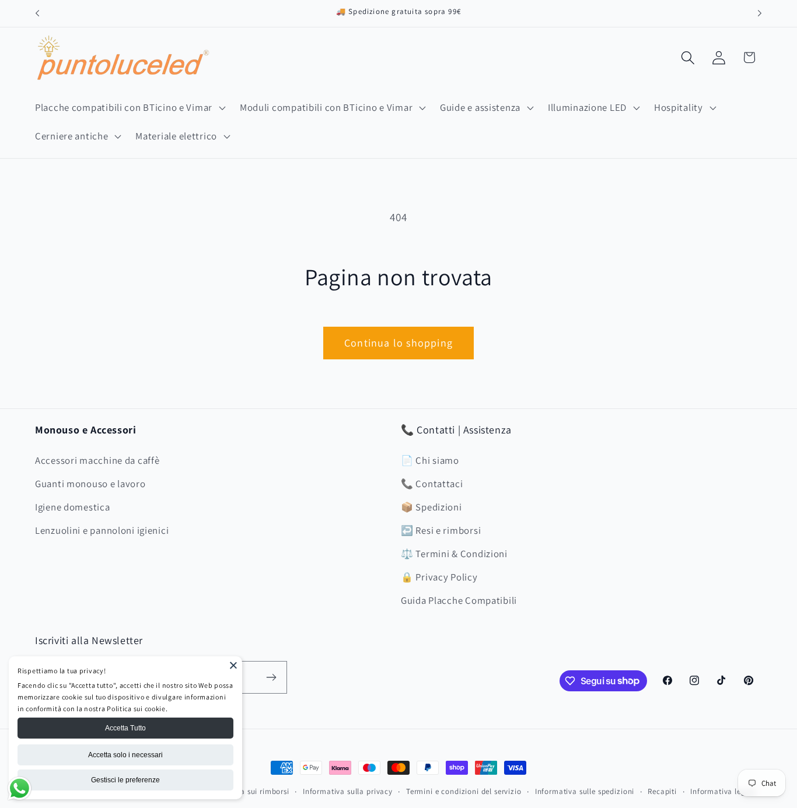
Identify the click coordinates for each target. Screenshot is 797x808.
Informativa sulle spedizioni (585, 791)
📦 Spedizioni (431, 507)
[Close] (233, 665)
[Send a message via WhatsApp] (19, 788)
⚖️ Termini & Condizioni (454, 553)
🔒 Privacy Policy (439, 577)
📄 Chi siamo (430, 460)
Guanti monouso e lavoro (90, 483)
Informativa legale (723, 791)
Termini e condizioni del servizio (464, 791)
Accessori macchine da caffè (97, 460)
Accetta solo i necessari (125, 755)
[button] (129, 107)
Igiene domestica (72, 507)
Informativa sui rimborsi (246, 791)
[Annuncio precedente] (37, 13)
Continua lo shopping (398, 342)
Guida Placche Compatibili (459, 600)
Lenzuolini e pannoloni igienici (102, 530)
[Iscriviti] (271, 677)
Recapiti (662, 791)
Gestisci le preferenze (125, 780)
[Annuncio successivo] (759, 13)
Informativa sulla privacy (348, 791)
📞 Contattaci (432, 483)
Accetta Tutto (125, 728)
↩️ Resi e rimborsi (441, 530)
